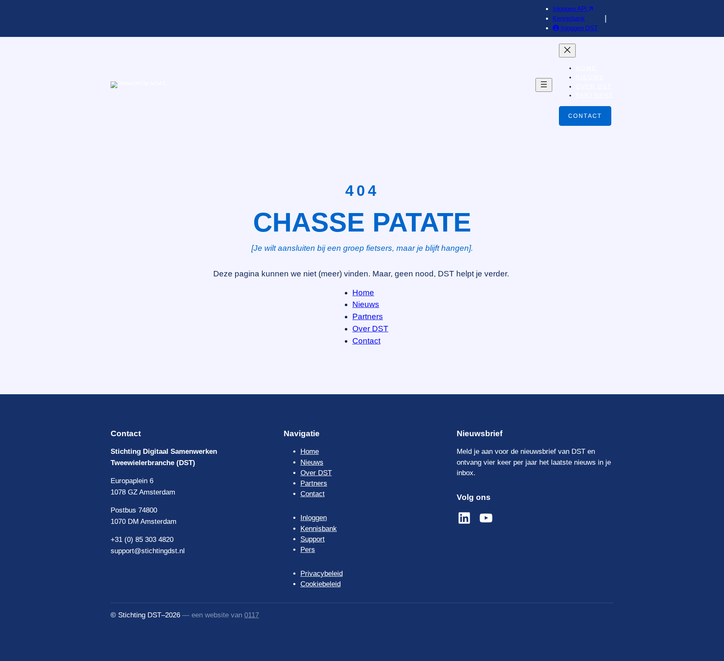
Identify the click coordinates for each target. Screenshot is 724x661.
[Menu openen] (543, 85)
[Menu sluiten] (567, 50)
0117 (251, 615)
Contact (585, 115)
